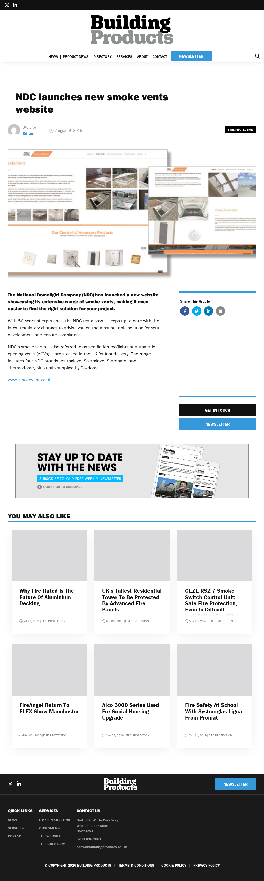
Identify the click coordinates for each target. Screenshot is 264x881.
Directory (102, 56)
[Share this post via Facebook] (184, 311)
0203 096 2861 (89, 839)
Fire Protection (240, 130)
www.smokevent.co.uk (30, 380)
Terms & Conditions (136, 865)
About (142, 56)
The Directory (52, 844)
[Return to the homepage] (132, 29)
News (53, 56)
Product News (75, 56)
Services (124, 56)
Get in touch (217, 410)
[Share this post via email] (220, 311)
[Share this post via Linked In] (208, 311)
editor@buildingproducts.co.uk (102, 847)
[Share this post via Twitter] (196, 311)
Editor (28, 133)
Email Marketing (54, 820)
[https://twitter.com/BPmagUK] (7, 5)
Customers (49, 828)
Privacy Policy (206, 865)
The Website (50, 836)
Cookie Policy (173, 865)
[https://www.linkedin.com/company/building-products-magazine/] (15, 5)
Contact (160, 56)
